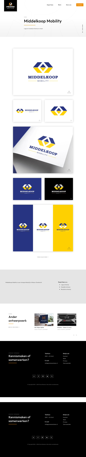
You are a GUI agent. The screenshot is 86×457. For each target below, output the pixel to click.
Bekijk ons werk (13, 327)
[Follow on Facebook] (38, 376)
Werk (64, 358)
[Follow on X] (51, 376)
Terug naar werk (42, 257)
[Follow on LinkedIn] (47, 376)
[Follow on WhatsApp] (34, 376)
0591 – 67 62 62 (49, 356)
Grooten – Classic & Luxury (64, 327)
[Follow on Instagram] (43, 376)
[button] (76, 335)
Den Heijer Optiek (39, 327)
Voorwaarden (67, 363)
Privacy (65, 361)
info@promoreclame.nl (51, 363)
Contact (65, 356)
